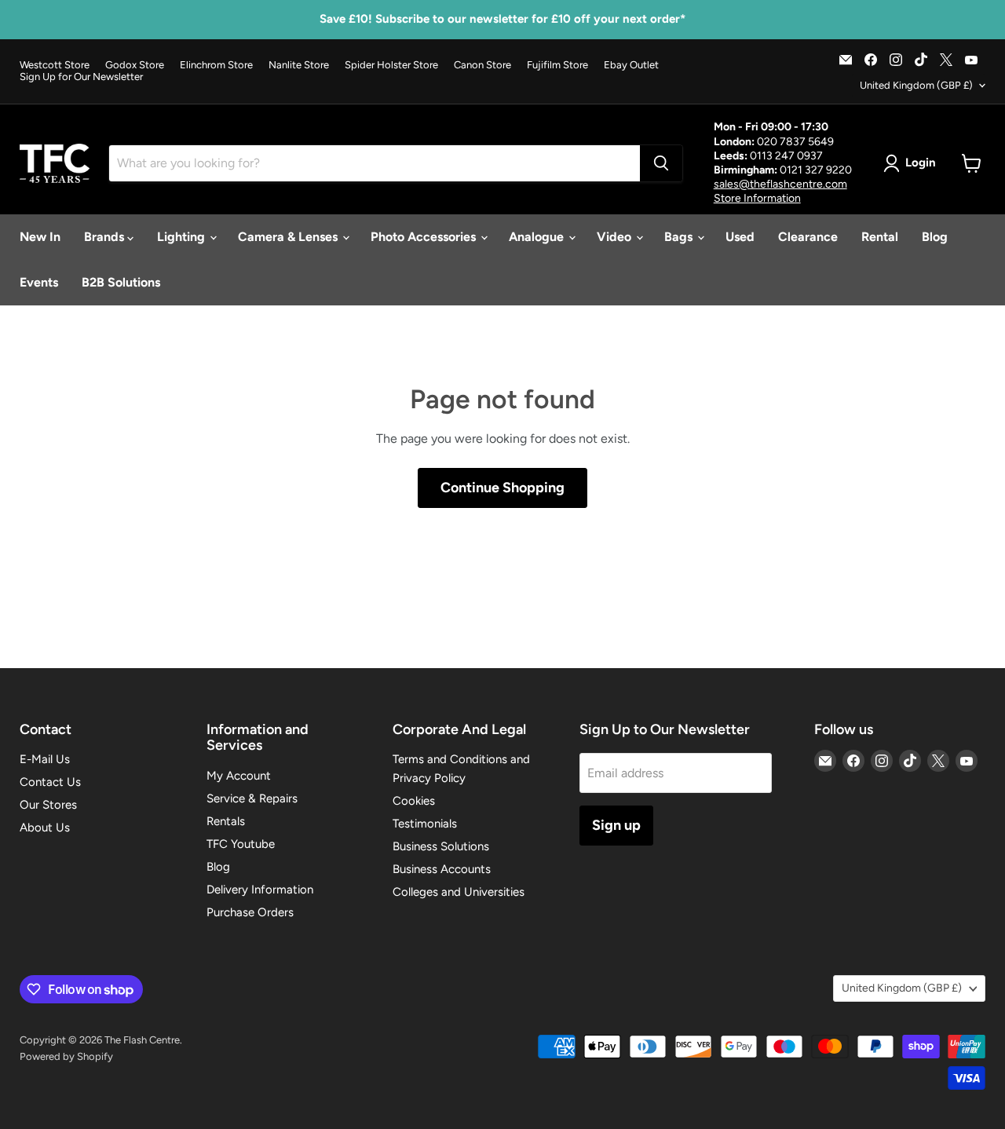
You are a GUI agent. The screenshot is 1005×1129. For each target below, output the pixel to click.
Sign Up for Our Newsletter (81, 76)
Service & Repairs (252, 798)
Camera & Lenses (289, 236)
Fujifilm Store (557, 65)
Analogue (538, 236)
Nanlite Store (299, 65)
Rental (879, 236)
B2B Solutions (121, 282)
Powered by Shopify (66, 1056)
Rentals (225, 821)
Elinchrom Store (216, 65)
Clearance (808, 236)
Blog (935, 236)
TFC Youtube (240, 844)
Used (740, 236)
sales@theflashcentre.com (780, 184)
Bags (680, 236)
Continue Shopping (502, 487)
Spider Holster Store (391, 65)
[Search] (661, 163)
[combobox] (374, 163)
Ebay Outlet (631, 65)
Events (39, 282)
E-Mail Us (45, 759)
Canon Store (482, 65)
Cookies (414, 801)
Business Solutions (441, 846)
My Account (238, 776)
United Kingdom (916, 85)
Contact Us (50, 782)
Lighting (182, 236)
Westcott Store (55, 65)
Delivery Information (259, 889)
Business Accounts (442, 869)
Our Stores (48, 805)
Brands (105, 236)
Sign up (616, 825)
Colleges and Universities (458, 892)
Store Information (757, 198)
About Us (45, 827)
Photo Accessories (425, 236)
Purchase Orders (250, 912)
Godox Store (134, 65)
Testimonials (425, 824)
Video (615, 236)
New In (40, 236)
